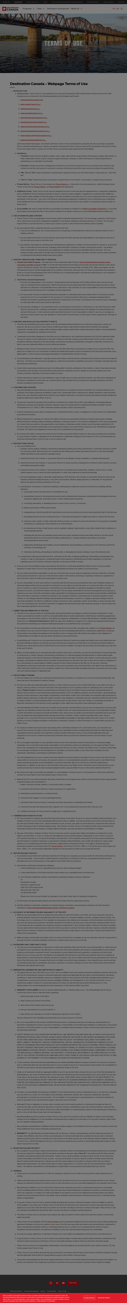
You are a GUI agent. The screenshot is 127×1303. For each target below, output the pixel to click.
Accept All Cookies (104, 1297)
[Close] (124, 1298)
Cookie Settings (89, 1297)
